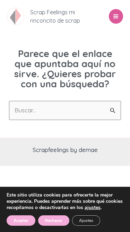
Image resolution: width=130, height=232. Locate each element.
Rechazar (53, 220)
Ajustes (86, 220)
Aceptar (21, 220)
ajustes (93, 208)
